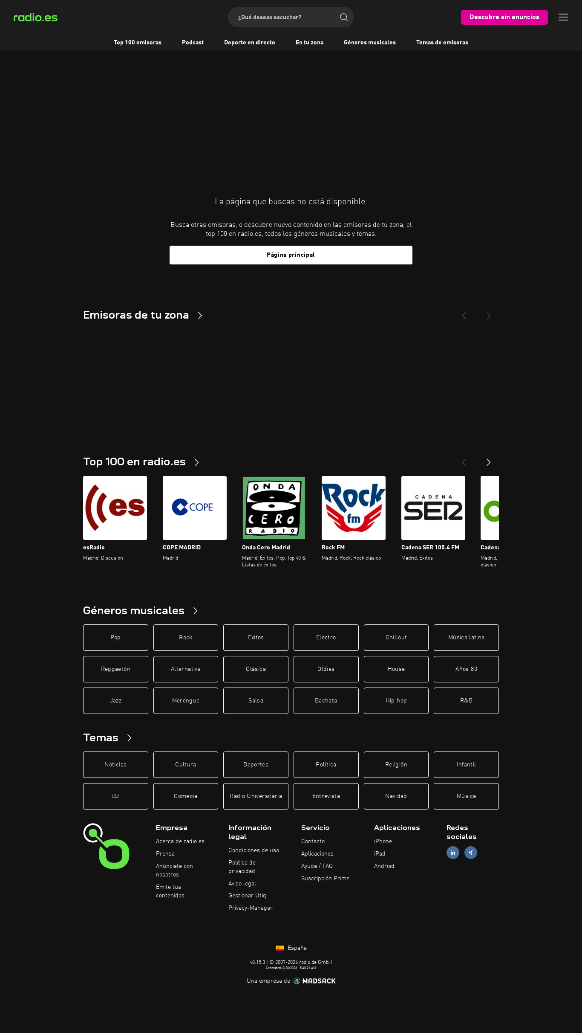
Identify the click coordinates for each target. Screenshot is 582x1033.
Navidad (396, 796)
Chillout (396, 638)
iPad (380, 854)
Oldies (325, 669)
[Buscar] (344, 17)
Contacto (313, 841)
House (396, 669)
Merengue (186, 701)
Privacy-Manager (250, 908)
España (296, 948)
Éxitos (256, 638)
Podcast (193, 43)
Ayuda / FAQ (317, 866)
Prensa (165, 854)
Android (384, 866)
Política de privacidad (242, 867)
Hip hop (396, 701)
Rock (185, 638)
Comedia (185, 796)
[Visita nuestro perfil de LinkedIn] (452, 852)
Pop (115, 638)
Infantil (466, 765)
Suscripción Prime (325, 879)
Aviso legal (242, 884)
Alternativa (186, 669)
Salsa (255, 701)
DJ (115, 796)
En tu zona (309, 43)
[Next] (488, 312)
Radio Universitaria (256, 796)
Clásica (255, 669)
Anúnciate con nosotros (174, 870)
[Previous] (464, 312)
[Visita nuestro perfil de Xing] (470, 852)
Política (326, 765)
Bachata (326, 701)
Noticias (115, 765)
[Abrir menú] (563, 17)
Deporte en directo (249, 43)
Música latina (466, 638)
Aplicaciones (317, 854)
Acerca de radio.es (180, 841)
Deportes (255, 765)
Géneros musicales (370, 43)
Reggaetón (115, 669)
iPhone (383, 841)
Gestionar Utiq (247, 896)
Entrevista (326, 796)
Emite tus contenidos (170, 891)
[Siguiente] (488, 459)
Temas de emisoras (442, 43)
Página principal (291, 255)
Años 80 (466, 669)
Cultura (185, 765)
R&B (466, 701)
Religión (396, 765)
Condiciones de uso (253, 850)
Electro (326, 638)
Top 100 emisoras (137, 43)
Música (466, 796)
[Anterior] (464, 459)
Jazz (115, 701)
